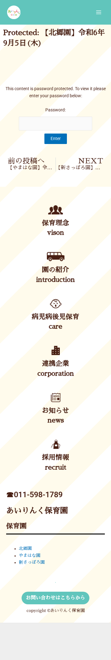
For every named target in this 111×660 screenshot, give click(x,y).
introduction (55, 279)
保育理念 (55, 223)
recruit (55, 467)
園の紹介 (55, 269)
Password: (55, 109)
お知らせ (55, 410)
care (55, 326)
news (55, 420)
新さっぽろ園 (32, 562)
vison (55, 232)
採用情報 (55, 457)
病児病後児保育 (55, 317)
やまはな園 (29, 556)
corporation (55, 373)
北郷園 (25, 548)
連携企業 (55, 363)
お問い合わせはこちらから (55, 597)
